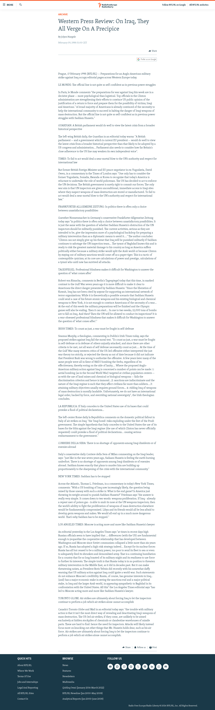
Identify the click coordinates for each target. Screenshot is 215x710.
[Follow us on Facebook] (145, 666)
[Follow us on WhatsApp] (159, 666)
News (65, 665)
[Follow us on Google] (131, 666)
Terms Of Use (24, 676)
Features (66, 671)
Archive (63, 14)
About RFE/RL (24, 665)
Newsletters (68, 676)
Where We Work (25, 671)
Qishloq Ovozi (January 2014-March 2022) (83, 688)
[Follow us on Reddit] (117, 666)
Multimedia (68, 682)
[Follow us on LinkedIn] (152, 666)
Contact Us (22, 699)
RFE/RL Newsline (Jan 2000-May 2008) (82, 693)
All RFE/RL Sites (25, 693)
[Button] (153, 51)
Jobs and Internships (27, 682)
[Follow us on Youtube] (110, 666)
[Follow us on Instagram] (124, 666)
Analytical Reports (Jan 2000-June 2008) (83, 699)
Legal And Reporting (27, 688)
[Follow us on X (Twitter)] (138, 666)
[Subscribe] (165, 666)
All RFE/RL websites (199, 5)
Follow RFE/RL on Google (174, 5)
